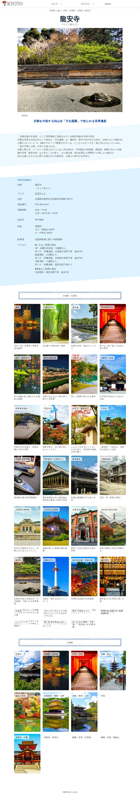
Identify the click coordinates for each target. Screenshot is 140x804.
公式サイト (40, 193)
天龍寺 (75, 357)
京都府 (52, 10)
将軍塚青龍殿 (21, 408)
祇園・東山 (106, 654)
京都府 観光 (67, 792)
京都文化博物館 (79, 509)
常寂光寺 (48, 408)
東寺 (17, 307)
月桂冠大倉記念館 (109, 509)
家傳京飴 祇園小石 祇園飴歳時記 (112, 612)
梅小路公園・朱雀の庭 (82, 560)
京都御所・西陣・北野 (54, 695)
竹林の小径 (49, 307)
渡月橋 (75, 307)
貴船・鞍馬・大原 (80, 695)
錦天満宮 (105, 560)
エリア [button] (54, 3)
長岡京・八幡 (21, 737)
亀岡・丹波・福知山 (110, 737)
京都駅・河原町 (76, 10)
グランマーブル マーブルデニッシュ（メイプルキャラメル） (55, 613)
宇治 (103, 695)
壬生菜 (18, 610)
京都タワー (49, 560)
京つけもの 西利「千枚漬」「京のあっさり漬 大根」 (84, 624)
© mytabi (74, 792)
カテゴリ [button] (85, 3)
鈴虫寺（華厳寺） (80, 408)
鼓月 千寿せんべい (81, 610)
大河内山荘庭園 (51, 509)
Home (108, 3)
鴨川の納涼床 (50, 357)
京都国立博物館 (22, 509)
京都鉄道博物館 (22, 459)
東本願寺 (76, 459)
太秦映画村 (106, 459)
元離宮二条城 (107, 357)
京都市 (18, 654)
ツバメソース (21, 621)
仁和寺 (104, 408)
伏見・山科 (77, 654)
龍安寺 (88, 10)
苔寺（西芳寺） (22, 357)
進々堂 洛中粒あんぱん (54, 621)
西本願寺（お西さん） (54, 459)
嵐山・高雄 (62, 10)
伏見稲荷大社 (107, 307)
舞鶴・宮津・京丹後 (81, 737)
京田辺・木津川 (51, 737)
